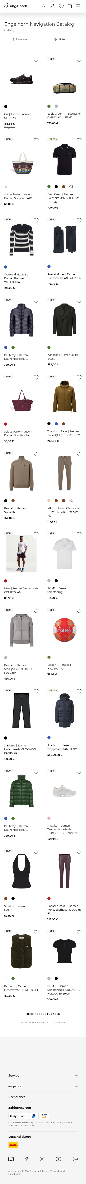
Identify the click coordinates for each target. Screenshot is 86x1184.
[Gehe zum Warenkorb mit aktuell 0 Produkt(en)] (70, 6)
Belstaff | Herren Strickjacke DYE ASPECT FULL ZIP (19, 669)
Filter (62, 39)
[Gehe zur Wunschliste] (61, 6)
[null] (21, 79)
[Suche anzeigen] (44, 6)
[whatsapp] (75, 1159)
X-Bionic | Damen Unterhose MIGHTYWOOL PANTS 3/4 (20, 749)
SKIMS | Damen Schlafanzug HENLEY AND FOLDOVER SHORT (64, 989)
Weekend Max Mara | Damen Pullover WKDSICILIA (17, 278)
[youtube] (58, 1159)
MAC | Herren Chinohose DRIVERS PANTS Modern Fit (63, 512)
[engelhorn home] (15, 6)
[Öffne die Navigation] (78, 6)
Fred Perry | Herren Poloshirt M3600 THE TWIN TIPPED (64, 198)
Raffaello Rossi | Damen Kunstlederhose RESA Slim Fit (64, 909)
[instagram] (42, 1159)
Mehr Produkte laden (43, 1013)
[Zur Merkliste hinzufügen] (35, 61)
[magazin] (11, 1159)
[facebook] (26, 1159)
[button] (52, 6)
